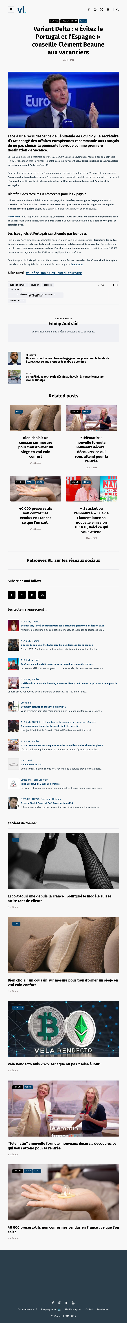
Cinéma (35, 641)
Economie (26, 702)
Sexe (16, 840)
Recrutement (103, 1309)
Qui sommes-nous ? (27, 1309)
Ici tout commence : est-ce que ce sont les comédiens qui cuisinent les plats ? (62, 745)
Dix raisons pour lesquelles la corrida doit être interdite (50, 726)
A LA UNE (54, 21)
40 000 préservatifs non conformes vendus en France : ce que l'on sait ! (35, 515)
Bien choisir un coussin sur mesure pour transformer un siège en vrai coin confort (35, 447)
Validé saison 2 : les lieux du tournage (54, 273)
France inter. (76, 264)
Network (56, 799)
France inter (14, 216)
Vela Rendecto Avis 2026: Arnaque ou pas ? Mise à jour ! (54, 1064)
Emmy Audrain (63, 323)
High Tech (18, 1008)
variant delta (17, 301)
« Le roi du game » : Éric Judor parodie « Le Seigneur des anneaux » (57, 645)
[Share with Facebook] (113, 285)
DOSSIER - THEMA (69, 21)
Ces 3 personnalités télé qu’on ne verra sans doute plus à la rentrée (57, 664)
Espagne (48, 285)
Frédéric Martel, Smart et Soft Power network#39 (47, 803)
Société (92, 722)
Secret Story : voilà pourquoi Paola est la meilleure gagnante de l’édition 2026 (62, 625)
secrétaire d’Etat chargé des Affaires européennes (36, 295)
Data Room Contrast (31, 764)
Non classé (26, 760)
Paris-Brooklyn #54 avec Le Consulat (40, 783)
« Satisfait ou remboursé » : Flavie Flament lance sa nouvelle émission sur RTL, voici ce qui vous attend (91, 520)
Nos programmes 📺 (51, 1309)
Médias (86, 411)
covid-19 (35, 285)
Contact (89, 1309)
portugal (14, 290)
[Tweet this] (117, 285)
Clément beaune (18, 285)
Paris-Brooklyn (40, 779)
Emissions (26, 779)
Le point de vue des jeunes (73, 722)
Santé (83, 21)
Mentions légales (73, 1309)
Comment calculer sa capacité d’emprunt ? (43, 706)
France (30, 482)
